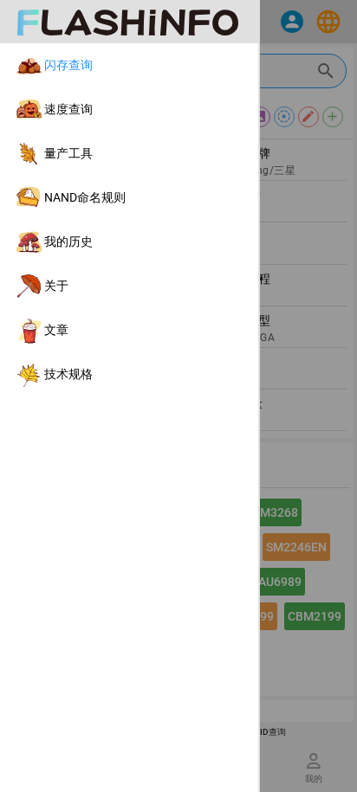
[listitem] (129, 65)
